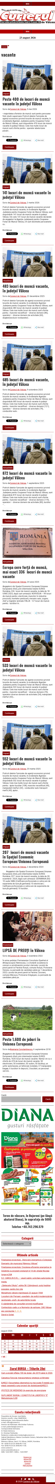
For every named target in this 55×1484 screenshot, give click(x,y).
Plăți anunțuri (27, 1465)
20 (30, 1346)
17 (5, 1346)
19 (22, 1346)
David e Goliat (7, 1314)
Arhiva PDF (27, 1459)
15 (43, 1344)
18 (13, 1346)
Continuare (10, 147)
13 (30, 1344)
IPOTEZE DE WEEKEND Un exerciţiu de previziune (23, 1390)
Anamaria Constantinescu (21, 1049)
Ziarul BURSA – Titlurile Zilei (27, 1368)
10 (5, 1344)
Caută (3, 1095)
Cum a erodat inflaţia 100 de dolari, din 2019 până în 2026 (26, 1373)
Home (4, 47)
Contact (27, 1463)
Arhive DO (27, 1461)
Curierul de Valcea (18, 109)
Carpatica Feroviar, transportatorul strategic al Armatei (25, 1378)
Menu (27, 4)
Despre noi (27, 1457)
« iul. (3, 1356)
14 (36, 1344)
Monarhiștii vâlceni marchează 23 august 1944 (22, 1293)
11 (13, 1344)
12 (22, 1344)
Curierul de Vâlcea (31, 1481)
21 (36, 1346)
